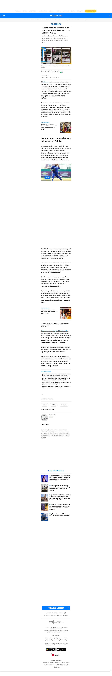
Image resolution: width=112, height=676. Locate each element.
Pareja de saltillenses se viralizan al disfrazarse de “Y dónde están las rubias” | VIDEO (48, 127)
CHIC (62, 662)
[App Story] (61, 650)
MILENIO (45, 662)
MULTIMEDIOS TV (49, 664)
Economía (81, 20)
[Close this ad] (111, 670)
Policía (39, 20)
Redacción (44, 76)
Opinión (86, 20)
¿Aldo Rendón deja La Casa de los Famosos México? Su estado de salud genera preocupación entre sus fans (60, 478)
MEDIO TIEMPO (54, 662)
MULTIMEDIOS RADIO (63, 664)
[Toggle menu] (1, 15)
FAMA (67, 662)
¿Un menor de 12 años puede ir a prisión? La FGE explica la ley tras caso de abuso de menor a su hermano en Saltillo (60, 497)
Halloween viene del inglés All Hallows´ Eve (54, 331)
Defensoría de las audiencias (53, 615)
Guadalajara (43, 11)
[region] (56, 4)
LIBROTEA (57, 667)
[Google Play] (51, 649)
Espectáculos (54, 20)
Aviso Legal (62, 613)
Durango (80, 11)
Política (43, 20)
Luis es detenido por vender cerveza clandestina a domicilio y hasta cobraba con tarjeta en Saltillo (59, 488)
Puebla (59, 11)
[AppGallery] (56, 655)
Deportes (68, 20)
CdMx (24, 11)
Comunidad (34, 20)
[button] (42, 71)
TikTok (44, 404)
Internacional (74, 20)
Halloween (45, 82)
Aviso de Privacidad (51, 613)
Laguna (51, 11)
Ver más (51, 417)
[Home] (56, 16)
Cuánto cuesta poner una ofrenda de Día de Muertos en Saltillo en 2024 (49, 311)
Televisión (48, 20)
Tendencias (62, 20)
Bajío (73, 11)
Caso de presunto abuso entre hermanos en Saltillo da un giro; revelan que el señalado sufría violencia (59, 507)
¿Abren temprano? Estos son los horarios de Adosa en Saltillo (59, 514)
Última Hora (27, 20)
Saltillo (66, 11)
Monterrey (32, 11)
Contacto (65, 615)
